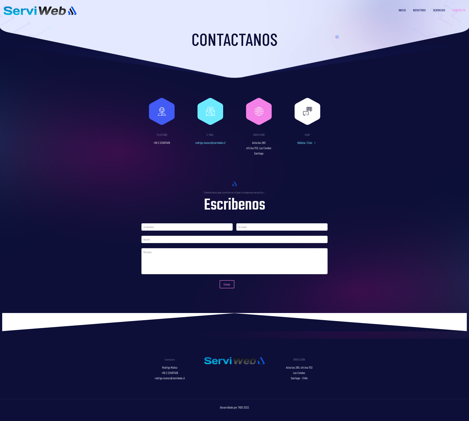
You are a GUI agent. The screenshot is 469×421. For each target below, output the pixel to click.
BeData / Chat (305, 142)
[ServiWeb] (40, 10)
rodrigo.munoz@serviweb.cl (210, 142)
